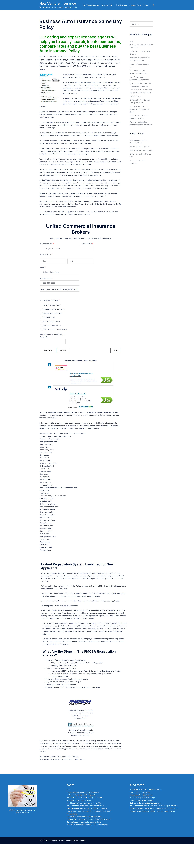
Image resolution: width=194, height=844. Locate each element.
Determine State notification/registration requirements (67, 679)
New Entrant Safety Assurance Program (66, 682)
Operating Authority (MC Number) (64, 666)
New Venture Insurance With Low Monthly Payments (59, 757)
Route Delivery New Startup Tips (142, 797)
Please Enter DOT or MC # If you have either (52, 336)
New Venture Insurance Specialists (52, 141)
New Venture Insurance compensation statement (85, 806)
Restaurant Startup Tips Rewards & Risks (145, 789)
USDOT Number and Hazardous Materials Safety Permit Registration (77, 663)
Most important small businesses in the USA (84, 803)
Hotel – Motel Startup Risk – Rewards (81, 795)
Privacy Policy (135, 96)
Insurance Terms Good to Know (79, 800)
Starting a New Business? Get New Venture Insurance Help (152, 811)
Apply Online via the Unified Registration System (102, 671)
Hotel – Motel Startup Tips (140, 147)
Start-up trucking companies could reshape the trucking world (154, 808)
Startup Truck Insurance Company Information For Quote (139, 109)
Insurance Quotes (107, 5)
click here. (45, 581)
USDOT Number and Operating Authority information (80, 687)
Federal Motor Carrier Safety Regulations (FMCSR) (93, 629)
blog (131, 41)
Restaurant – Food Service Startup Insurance (84, 817)
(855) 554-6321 (79, 66)
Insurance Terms (135, 5)
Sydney (82, 841)
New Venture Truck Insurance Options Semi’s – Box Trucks (89, 811)
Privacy (146, 5)
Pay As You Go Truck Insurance (142, 800)
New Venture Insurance (57, 3)
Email (46, 267)
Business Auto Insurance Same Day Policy (83, 792)
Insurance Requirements (60, 676)
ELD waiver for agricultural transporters (145, 803)
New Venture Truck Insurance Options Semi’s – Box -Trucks (61, 759)
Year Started (87, 244)
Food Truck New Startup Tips (141, 150)
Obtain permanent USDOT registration (61, 684)
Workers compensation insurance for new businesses (87, 825)
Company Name (50, 244)
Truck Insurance (121, 5)
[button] (154, 5)
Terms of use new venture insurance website (84, 822)
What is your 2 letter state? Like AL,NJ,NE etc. (60, 289)
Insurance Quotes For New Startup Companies (84, 797)
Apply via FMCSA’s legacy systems (99, 674)
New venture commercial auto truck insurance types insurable (153, 806)
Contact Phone (49, 278)
